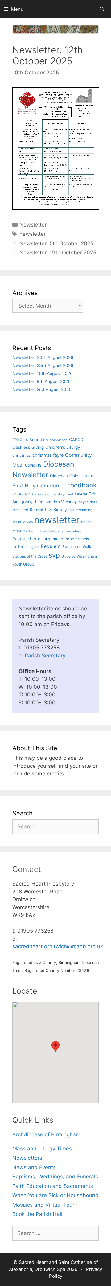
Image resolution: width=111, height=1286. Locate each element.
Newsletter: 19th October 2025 (57, 253)
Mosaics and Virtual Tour (43, 1205)
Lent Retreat (31, 509)
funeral (81, 494)
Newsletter (33, 225)
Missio (28, 522)
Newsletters (27, 1158)
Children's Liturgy (62, 447)
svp (54, 555)
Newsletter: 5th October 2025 (56, 243)
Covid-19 (33, 465)
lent (15, 510)
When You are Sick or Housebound (55, 1195)
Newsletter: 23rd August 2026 (42, 365)
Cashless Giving (28, 447)
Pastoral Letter (27, 538)
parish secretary (68, 531)
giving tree (32, 501)
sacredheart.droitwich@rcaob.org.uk (57, 946)
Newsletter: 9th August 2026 (41, 381)
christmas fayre (48, 455)
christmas (21, 455)
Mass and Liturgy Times (42, 1149)
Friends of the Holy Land (54, 494)
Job (48, 502)
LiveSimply (56, 509)
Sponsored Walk (76, 546)
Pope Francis (76, 539)
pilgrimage (53, 539)
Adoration (38, 439)
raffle (17, 546)
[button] (55, 1047)
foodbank (82, 485)
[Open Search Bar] (102, 9)
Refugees (31, 547)
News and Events (34, 1167)
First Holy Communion (39, 486)
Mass (16, 522)
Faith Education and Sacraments (52, 1186)
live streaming (80, 510)
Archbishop (59, 440)
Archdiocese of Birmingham (46, 1134)
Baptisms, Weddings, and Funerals (55, 1177)
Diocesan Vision (65, 475)
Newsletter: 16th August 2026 (42, 373)
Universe (68, 556)
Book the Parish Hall (37, 1214)
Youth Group (23, 564)
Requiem (51, 546)
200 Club (20, 440)
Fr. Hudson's (22, 494)
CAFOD (76, 439)
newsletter (32, 234)
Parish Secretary (45, 656)
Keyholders (87, 502)
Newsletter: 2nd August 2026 (42, 389)
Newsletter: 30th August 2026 (42, 357)
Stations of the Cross (29, 556)
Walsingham (87, 556)
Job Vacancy (65, 501)
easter (88, 475)
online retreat (42, 531)
